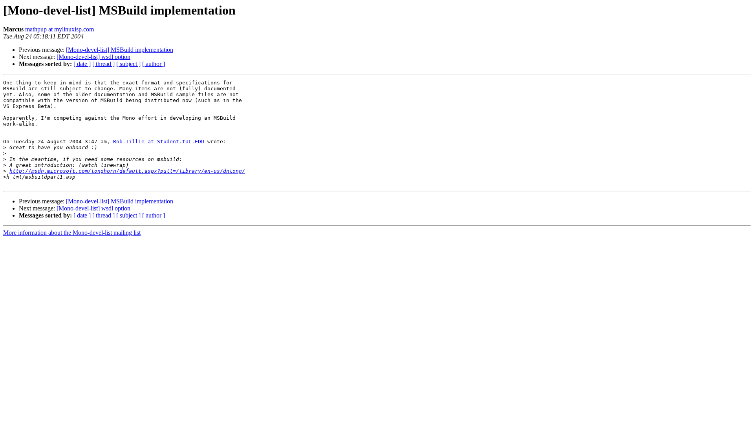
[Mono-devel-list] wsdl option (93, 56)
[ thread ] (103, 63)
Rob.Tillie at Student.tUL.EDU (158, 141)
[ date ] (82, 63)
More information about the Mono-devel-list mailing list (72, 232)
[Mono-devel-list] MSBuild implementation (119, 49)
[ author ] (153, 63)
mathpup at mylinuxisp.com (59, 29)
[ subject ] (128, 63)
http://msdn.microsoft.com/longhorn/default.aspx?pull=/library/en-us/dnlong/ (127, 171)
